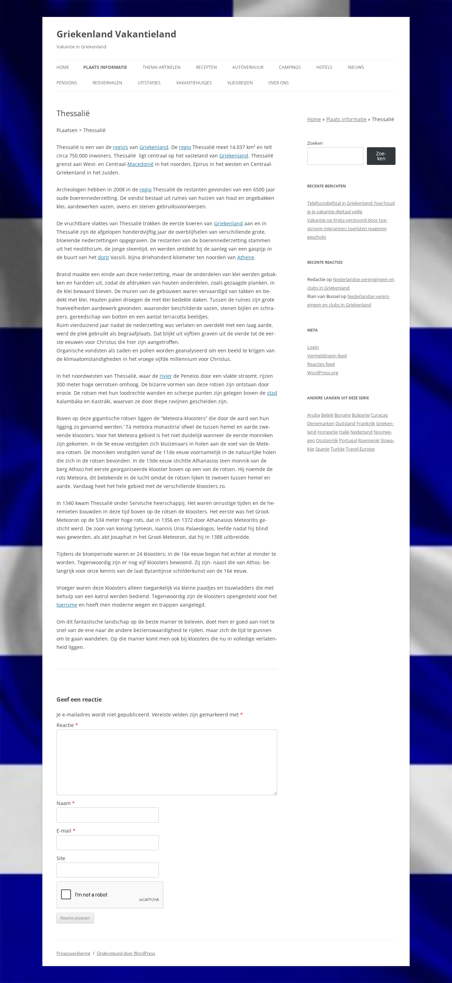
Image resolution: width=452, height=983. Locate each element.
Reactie (67, 725)
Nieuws (356, 67)
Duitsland (345, 423)
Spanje (322, 449)
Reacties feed (321, 364)
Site (60, 858)
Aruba (313, 415)
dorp (103, 257)
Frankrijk (366, 423)
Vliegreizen (240, 83)
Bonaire (342, 415)
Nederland (361, 432)
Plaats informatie (105, 67)
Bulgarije (361, 415)
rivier (166, 376)
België (327, 415)
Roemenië (368, 440)
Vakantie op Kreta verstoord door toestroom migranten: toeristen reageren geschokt (347, 228)
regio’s (120, 147)
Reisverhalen (107, 83)
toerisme (66, 604)
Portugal (348, 440)
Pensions (66, 83)
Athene (245, 257)
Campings (290, 67)
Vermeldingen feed (327, 355)
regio (185, 147)
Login (313, 347)
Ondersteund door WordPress (126, 953)
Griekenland (153, 147)
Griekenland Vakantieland (116, 34)
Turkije (338, 449)
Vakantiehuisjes (194, 83)
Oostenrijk (327, 440)
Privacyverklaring (73, 953)
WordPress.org (322, 372)
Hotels (324, 67)
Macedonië (140, 164)
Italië (344, 432)
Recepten (206, 67)
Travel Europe (360, 449)
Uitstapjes (149, 83)
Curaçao (379, 415)
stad (272, 392)
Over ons (278, 83)
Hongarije (327, 432)
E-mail (66, 830)
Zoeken (315, 143)
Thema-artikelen (161, 67)
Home (62, 67)
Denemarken (320, 423)
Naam (65, 803)
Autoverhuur (247, 67)
